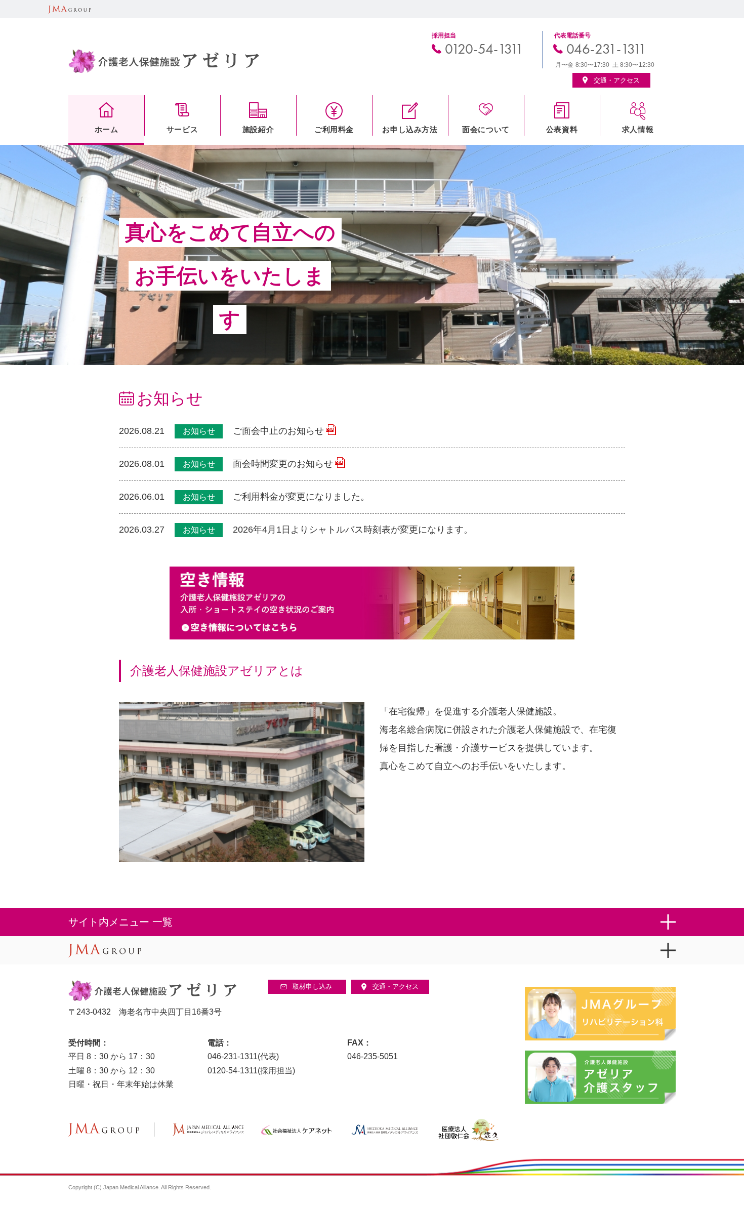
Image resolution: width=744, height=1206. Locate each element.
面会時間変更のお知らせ (283, 464)
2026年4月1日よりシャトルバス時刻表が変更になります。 (353, 530)
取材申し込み (312, 986)
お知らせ (199, 431)
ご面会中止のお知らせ (278, 431)
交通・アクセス (396, 986)
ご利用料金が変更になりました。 (301, 497)
